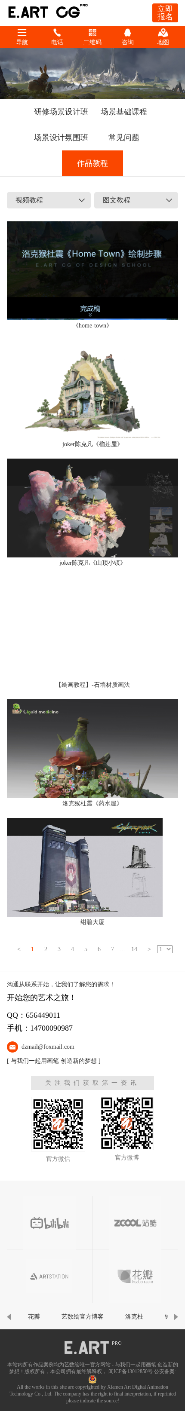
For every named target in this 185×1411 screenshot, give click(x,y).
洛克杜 (134, 1316)
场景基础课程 (124, 111)
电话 (57, 42)
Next (176, 1316)
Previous (9, 1316)
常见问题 (123, 137)
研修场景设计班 (61, 111)
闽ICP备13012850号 (130, 1371)
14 (134, 949)
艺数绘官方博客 (83, 1316)
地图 (163, 42)
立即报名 (165, 13)
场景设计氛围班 (61, 137)
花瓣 (34, 1316)
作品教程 (92, 163)
